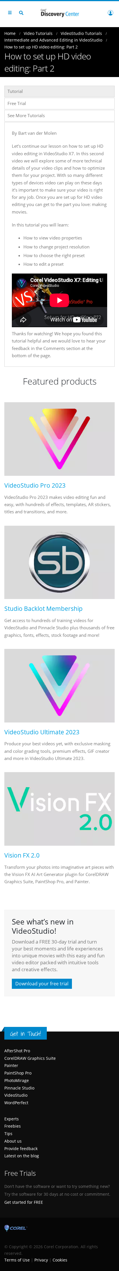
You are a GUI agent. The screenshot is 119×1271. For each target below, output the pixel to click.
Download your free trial (41, 983)
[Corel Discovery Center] (59, 12)
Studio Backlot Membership (43, 609)
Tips (8, 1133)
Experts (11, 1119)
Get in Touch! (25, 1033)
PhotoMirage (16, 1080)
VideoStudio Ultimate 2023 (41, 732)
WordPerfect (16, 1102)
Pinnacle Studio (19, 1088)
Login (110, 12)
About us (13, 1141)
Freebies (12, 1126)
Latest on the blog (21, 1155)
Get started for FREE (23, 1202)
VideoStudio (15, 1095)
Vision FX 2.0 (22, 855)
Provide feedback (21, 1148)
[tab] (59, 91)
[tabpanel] (59, 244)
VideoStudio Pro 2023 (35, 485)
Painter (11, 1065)
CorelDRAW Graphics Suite (30, 1058)
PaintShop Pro (17, 1073)
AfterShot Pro (17, 1050)
